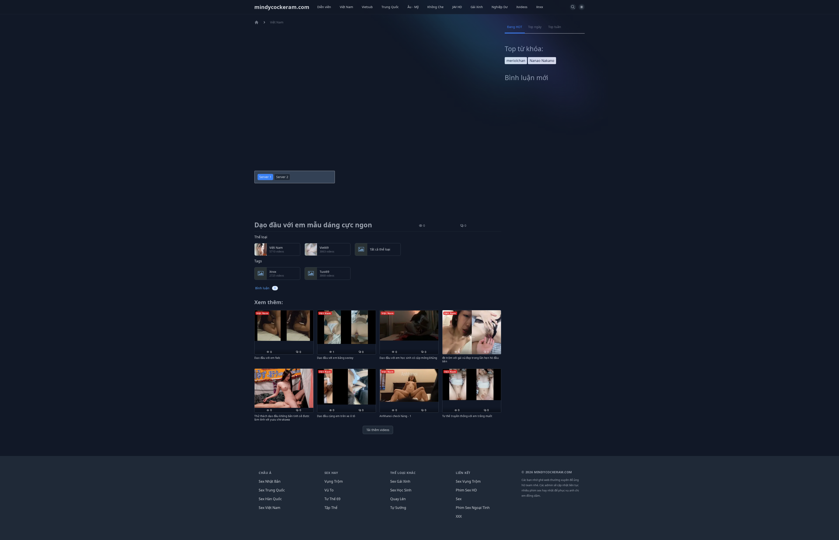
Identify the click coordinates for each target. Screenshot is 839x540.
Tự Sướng (398, 507)
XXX (459, 516)
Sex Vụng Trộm (468, 481)
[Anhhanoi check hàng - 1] (409, 385)
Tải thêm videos (377, 430)
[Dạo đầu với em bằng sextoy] (346, 327)
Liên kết (463, 473)
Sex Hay (331, 473)
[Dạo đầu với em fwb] (284, 325)
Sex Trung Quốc (272, 490)
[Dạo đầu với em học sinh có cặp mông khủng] (409, 325)
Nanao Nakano (542, 60)
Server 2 (282, 177)
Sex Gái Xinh (400, 481)
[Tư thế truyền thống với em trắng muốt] (471, 384)
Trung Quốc (390, 7)
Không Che (435, 7)
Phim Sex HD (466, 490)
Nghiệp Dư (500, 7)
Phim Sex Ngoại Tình (473, 507)
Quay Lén (398, 498)
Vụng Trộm (333, 481)
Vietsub (367, 7)
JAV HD (457, 7)
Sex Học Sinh (400, 490)
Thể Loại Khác (403, 473)
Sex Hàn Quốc (270, 498)
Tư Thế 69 (332, 498)
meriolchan (515, 60)
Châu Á (265, 473)
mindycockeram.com (281, 7)
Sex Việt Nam (269, 507)
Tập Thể (330, 507)
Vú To (329, 490)
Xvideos (521, 7)
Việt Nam (346, 7)
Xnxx (539, 7)
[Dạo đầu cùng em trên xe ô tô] (346, 387)
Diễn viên (324, 7)
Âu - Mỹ (413, 7)
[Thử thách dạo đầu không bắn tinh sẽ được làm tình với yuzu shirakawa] (284, 388)
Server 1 (265, 177)
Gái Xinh (477, 7)
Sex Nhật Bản (270, 481)
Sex (458, 498)
